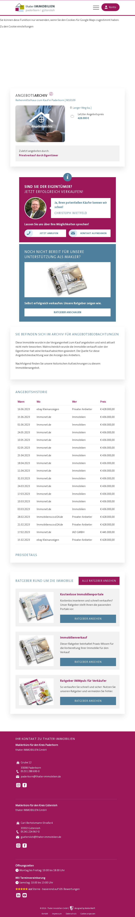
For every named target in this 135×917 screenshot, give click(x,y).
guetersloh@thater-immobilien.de (41, 837)
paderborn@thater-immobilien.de (41, 776)
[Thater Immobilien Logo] (34, 8)
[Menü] (94, 8)
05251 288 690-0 (30, 771)
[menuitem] (94, 8)
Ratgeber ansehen (88, 618)
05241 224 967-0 (30, 831)
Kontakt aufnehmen (93, 233)
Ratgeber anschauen (67, 312)
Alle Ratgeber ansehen (99, 580)
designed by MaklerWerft (85, 908)
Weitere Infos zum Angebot (51, 94)
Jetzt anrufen (49, 233)
